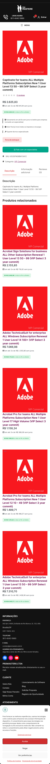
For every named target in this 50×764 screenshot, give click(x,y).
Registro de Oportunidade (33, 694)
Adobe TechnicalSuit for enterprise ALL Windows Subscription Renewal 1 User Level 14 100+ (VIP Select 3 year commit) (25, 338)
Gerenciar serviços (24, 735)
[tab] (43, 172)
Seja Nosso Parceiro (11, 692)
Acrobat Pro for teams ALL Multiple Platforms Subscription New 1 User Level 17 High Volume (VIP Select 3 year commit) (24, 419)
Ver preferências (25, 755)
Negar (25, 748)
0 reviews (21, 95)
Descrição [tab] (9, 171)
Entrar (44, 17)
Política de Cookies (14, 761)
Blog (24, 686)
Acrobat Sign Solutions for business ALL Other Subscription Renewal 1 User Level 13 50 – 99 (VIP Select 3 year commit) (25, 256)
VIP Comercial (20, 161)
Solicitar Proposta (29, 690)
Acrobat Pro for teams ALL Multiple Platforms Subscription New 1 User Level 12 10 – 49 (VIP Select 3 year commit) (24, 501)
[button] (46, 710)
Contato (6, 688)
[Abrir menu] (25, 25)
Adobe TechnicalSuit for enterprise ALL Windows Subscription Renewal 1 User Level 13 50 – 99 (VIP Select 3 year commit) (25, 582)
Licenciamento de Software (33, 682)
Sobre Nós (7, 684)
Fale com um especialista (26, 149)
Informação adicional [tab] (26, 171)
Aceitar (25, 741)
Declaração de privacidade (32, 761)
